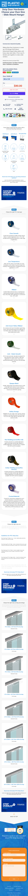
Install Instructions (7, 62)
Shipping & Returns (9, 888)
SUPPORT (9, 886)
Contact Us (17, 890)
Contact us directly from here (14, 850)
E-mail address (7, 853)
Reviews (11, 890)
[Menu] (25, 4)
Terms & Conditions (16, 892)
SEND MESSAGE (20, 109)
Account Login (19, 888)
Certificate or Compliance (13, 64)
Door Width (6, 76)
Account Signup (17, 886)
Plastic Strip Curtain (15, 895)
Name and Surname (8, 858)
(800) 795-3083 (8, 108)
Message (6, 863)
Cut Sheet (15, 62)
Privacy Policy (10, 892)
